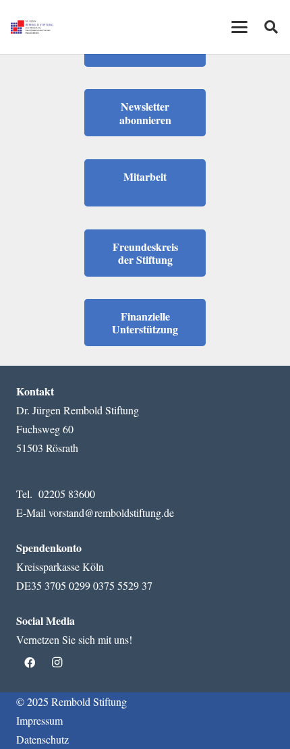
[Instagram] (56, 662)
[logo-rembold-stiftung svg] (32, 27)
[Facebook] (29, 662)
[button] (239, 27)
